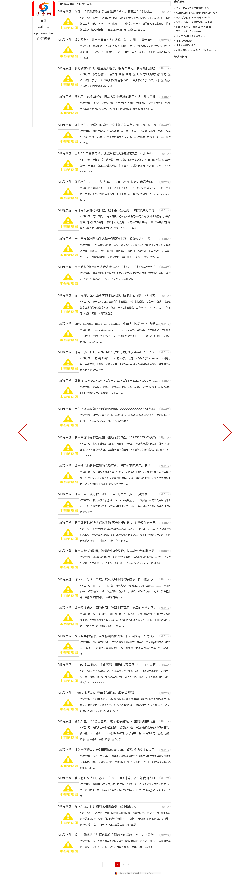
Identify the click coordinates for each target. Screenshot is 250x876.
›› (134, 864)
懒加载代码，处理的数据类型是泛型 (193, 17)
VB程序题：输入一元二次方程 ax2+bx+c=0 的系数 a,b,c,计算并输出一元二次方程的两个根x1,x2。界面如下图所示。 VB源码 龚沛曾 (147, 494)
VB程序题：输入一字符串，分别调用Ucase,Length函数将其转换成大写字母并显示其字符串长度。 (124, 749)
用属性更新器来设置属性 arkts (190, 36)
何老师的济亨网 (43, 9)
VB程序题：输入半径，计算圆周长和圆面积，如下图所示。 (98, 806)
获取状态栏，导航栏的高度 (189, 31)
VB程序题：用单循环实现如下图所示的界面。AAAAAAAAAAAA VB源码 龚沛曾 (111, 409)
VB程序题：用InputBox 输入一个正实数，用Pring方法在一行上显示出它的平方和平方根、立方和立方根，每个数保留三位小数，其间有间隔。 (154, 664)
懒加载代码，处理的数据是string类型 (194, 22)
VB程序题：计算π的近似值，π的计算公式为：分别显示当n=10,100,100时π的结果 (114, 352)
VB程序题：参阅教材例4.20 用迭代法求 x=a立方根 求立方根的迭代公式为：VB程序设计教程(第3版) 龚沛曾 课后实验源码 (140, 267)
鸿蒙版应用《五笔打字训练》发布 (192, 8)
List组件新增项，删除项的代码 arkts (193, 26)
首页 (43, 20)
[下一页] (227, 432)
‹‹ (94, 864)
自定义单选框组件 (185, 40)
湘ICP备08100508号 (153, 873)
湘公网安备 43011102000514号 (130, 873)
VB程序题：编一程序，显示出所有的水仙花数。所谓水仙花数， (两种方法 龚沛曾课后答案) (120, 295)
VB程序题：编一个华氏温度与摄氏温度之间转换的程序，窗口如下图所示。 (109, 834)
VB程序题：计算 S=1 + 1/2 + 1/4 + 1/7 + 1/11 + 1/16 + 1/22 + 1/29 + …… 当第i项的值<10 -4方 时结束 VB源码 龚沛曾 (137, 380)
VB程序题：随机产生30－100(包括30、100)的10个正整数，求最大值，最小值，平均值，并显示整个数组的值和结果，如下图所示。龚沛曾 (152, 181)
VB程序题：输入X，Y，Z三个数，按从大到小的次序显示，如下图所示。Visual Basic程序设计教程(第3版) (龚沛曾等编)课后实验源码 (148, 579)
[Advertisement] (44, 83)
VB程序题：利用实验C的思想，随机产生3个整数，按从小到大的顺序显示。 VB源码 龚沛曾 (119, 551)
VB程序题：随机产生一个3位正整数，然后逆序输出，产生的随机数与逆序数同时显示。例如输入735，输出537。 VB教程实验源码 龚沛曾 (151, 721)
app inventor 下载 (43, 33)
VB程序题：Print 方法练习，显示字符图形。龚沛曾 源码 (96, 692)
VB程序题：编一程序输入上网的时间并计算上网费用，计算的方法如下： (107, 607)
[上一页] (23, 432)
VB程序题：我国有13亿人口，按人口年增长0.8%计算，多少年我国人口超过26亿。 (114, 778)
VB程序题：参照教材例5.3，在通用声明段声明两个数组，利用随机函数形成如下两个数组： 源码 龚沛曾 (128, 68)
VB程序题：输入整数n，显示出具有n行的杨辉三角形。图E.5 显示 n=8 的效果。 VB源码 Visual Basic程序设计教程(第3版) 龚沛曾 (145, 39)
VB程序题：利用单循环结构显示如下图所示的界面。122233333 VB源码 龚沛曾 (112, 437)
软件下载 (43, 26)
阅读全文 (165, 11)
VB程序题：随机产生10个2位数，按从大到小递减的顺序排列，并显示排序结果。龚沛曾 (117, 96)
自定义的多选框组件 (186, 45)
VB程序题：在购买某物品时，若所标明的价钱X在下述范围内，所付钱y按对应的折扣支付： (119, 636)
